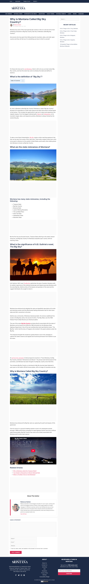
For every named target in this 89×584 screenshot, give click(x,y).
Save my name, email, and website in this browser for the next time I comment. (29, 548)
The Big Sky (27, 283)
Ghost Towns (50, 13)
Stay (11, 1)
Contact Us (44, 565)
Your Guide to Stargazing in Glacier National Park (26, 473)
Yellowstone (47, 114)
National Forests (61, 13)
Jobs (44, 569)
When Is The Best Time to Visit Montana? (24, 474)
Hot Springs (8, 13)
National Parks (18, 13)
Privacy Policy (44, 572)
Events (35, 1)
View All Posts (23, 513)
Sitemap (44, 574)
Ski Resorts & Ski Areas (30, 13)
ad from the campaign (18, 358)
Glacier (39, 114)
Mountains (42, 13)
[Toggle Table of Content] (22, 81)
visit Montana (28, 69)
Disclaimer (44, 571)
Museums (81, 13)
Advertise (44, 567)
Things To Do (26, 1)
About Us (44, 563)
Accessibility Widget (44, 576)
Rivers (74, 13)
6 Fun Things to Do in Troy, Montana (69, 28)
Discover (17, 1)
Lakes (69, 13)
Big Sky (32, 137)
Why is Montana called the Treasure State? (25, 471)
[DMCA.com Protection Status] (44, 581)
